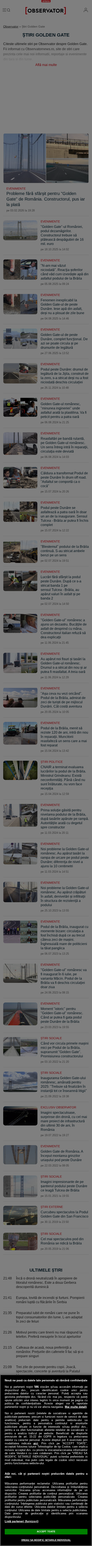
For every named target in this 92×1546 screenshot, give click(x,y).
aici (35, 1443)
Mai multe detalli (76, 1406)
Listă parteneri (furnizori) (22, 1521)
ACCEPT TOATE (46, 1531)
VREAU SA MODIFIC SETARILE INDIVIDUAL (46, 1540)
